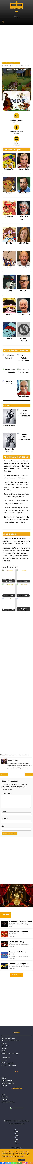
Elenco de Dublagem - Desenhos (11, 63)
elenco (27, 754)
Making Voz (6, 1058)
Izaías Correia (16, 66)
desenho (8, 754)
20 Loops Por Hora (9, 1065)
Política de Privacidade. (10, 1160)
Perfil (3, 1051)
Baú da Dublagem (8, 1038)
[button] (16, 16)
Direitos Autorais (8, 1083)
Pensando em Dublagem (10, 1053)
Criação (4, 1086)
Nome (4, 811)
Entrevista (5, 1046)
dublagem (21, 754)
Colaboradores (7, 1081)
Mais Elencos (16, 975)
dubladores (15, 754)
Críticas (4, 1043)
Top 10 (4, 1060)
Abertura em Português (16, 457)
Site (3, 826)
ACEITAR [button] (21, 1160)
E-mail (5, 818)
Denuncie (5, 1099)
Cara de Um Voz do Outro (11, 1041)
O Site (4, 1078)
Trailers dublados (8, 1063)
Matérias (5, 1048)
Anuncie (4, 1097)
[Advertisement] (16, 42)
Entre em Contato (8, 1102)
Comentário (7, 793)
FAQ (3, 1094)
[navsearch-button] (3, 22)
